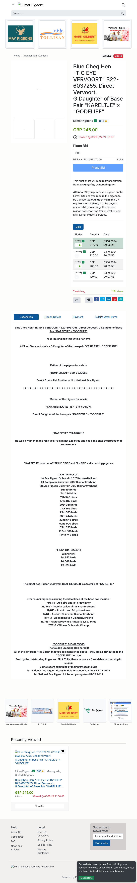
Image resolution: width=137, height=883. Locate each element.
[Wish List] (89, 300)
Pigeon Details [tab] (52, 316)
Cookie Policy (44, 844)
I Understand (86, 878)
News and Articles (16, 848)
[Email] (120, 299)
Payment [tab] (78, 316)
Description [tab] (26, 316)
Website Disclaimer (43, 851)
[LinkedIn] (108, 299)
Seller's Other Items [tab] (106, 316)
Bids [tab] (78, 226)
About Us (16, 832)
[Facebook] (96, 299)
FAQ (13, 841)
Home (17, 55)
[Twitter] (102, 299)
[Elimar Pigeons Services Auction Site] (30, 4)
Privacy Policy (45, 840)
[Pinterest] (114, 299)
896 (102, 121)
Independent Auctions (36, 55)
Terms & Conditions (43, 834)
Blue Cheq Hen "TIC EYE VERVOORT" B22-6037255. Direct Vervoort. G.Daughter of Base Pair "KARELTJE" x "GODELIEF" (39, 784)
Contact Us (17, 836)
